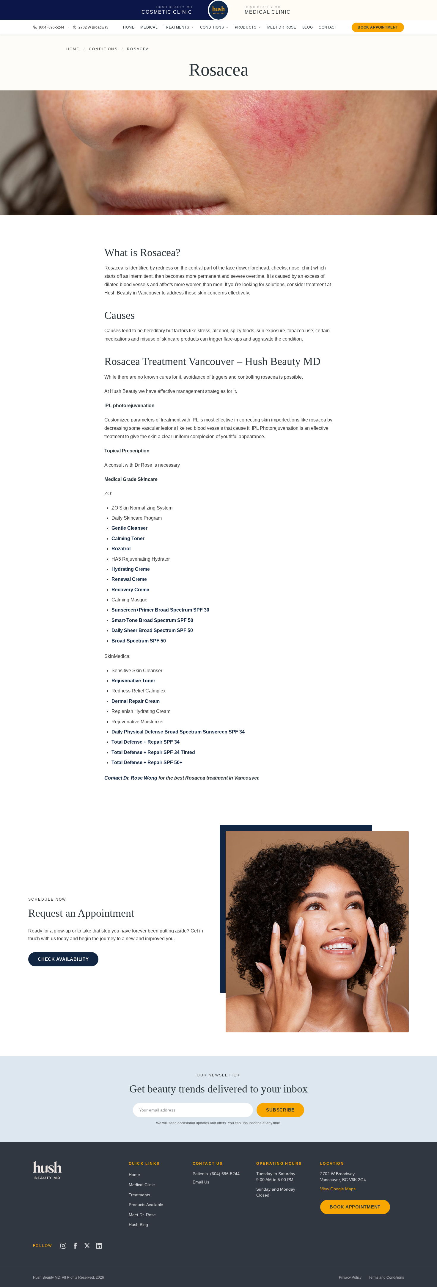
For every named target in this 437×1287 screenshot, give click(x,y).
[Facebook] (75, 1246)
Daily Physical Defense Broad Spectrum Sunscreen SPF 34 (178, 731)
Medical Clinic (142, 1184)
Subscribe (280, 1109)
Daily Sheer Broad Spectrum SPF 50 (152, 630)
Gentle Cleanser (129, 528)
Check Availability (63, 959)
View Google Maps (338, 1188)
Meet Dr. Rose (142, 1214)
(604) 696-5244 (51, 27)
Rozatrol (121, 548)
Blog (307, 27)
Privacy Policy (350, 1277)
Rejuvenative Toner (133, 680)
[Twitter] (87, 1246)
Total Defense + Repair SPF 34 (145, 741)
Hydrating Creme (130, 569)
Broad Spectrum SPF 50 (138, 640)
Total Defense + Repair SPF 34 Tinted (153, 752)
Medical (149, 27)
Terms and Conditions (386, 1277)
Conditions (212, 27)
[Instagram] (63, 1246)
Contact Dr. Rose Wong (130, 777)
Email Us (201, 1182)
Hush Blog (138, 1224)
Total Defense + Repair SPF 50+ (146, 762)
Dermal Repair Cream (135, 701)
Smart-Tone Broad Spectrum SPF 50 (152, 620)
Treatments (176, 27)
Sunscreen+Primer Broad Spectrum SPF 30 (160, 609)
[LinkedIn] (99, 1246)
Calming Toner (127, 538)
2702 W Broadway (93, 27)
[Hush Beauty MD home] (218, 10)
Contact (328, 27)
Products (246, 27)
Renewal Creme (129, 579)
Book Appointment (378, 27)
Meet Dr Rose (281, 27)
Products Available (146, 1204)
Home (128, 27)
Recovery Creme (130, 589)
